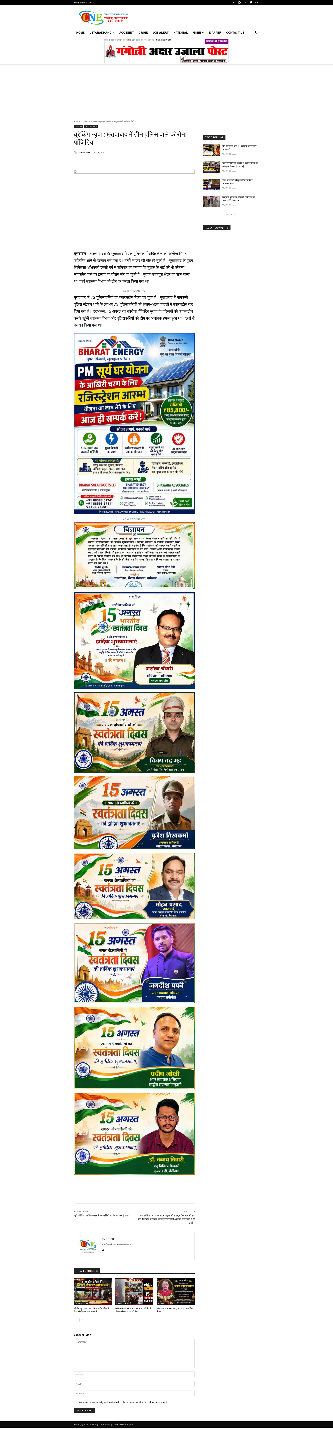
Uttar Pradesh (91, 126)
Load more (230, 214)
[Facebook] (233, 2)
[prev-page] (76, 1320)
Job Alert (161, 32)
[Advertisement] (166, 94)
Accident (126, 32)
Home (80, 32)
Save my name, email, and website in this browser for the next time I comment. (123, 1402)
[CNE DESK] (76, 152)
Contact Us (235, 32)
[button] (255, 32)
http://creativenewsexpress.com (116, 1244)
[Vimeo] (250, 2)
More (197, 32)
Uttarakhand (100, 32)
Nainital (161, 1303)
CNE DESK (85, 152)
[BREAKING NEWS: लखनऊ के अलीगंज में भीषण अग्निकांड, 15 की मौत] (134, 1291)
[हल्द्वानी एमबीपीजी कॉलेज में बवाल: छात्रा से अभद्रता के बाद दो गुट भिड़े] (211, 167)
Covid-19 (86, 121)
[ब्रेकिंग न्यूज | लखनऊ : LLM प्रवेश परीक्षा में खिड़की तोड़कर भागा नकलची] (93, 1291)
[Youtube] (256, 2)
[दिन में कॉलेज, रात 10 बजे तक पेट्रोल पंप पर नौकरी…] (211, 150)
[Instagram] (239, 2)
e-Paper (215, 32)
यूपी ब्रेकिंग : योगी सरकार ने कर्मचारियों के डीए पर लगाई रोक (101, 1215)
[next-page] (81, 1320)
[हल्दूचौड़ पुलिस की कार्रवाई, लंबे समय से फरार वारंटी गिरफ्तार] (211, 201)
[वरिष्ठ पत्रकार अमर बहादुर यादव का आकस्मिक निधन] (176, 1291)
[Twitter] (245, 2)
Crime (143, 32)
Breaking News (81, 1303)
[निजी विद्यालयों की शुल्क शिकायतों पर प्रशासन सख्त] (211, 184)
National (180, 32)
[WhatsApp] (97, 161)
